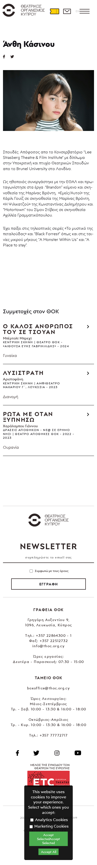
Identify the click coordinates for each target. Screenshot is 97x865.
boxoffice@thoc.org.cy (48, 688)
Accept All (48, 852)
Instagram (57, 753)
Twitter (14, 56)
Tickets (54, 11)
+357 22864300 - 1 (54, 635)
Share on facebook (6, 56)
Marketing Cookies (51, 826)
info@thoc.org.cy (48, 646)
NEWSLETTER (48, 546)
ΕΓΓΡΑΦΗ (48, 584)
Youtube (78, 753)
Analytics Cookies (51, 819)
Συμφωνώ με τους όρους (51, 571)
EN (78, 11)
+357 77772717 (54, 735)
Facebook (17, 753)
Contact (67, 11)
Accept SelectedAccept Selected (48, 839)
